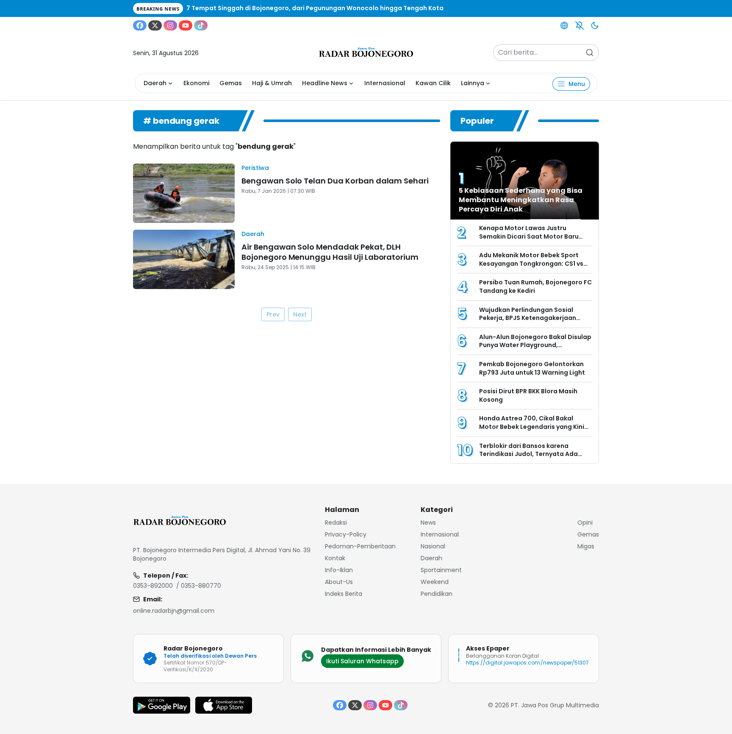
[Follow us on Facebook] (140, 25)
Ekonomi (196, 83)
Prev (273, 314)
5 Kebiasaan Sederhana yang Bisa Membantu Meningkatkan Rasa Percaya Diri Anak (520, 200)
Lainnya (472, 83)
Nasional (433, 546)
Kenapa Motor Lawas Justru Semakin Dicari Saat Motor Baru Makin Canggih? (529, 236)
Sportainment (441, 570)
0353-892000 (153, 585)
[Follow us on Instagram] (170, 25)
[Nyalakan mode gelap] (594, 25)
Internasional (384, 83)
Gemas (230, 83)
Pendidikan (436, 593)
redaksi (336, 522)
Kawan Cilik (433, 83)
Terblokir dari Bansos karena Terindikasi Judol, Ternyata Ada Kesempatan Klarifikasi (528, 454)
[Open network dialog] (564, 25)
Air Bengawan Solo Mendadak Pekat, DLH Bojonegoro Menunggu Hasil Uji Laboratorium (330, 252)
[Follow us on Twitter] (155, 25)
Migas (585, 546)
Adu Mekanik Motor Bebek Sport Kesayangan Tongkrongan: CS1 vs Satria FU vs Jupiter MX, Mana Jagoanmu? (531, 267)
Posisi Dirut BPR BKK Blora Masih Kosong (528, 395)
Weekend (435, 582)
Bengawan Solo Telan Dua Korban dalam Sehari (335, 180)
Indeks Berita (343, 593)
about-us (339, 582)
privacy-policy (345, 534)
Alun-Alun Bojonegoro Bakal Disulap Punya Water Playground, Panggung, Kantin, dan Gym (535, 345)
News (428, 522)
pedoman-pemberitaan (360, 546)
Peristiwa (255, 168)
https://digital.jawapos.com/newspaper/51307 (527, 662)
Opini (585, 522)
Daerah (155, 83)
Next (300, 314)
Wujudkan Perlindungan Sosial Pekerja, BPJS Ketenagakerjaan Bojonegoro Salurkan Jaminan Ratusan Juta (527, 322)
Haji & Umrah (272, 83)
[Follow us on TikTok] (201, 25)
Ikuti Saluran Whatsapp (362, 661)
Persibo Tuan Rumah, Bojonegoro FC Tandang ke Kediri (535, 286)
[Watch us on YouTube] (185, 25)
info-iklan (339, 570)
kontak (335, 558)
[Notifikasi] (579, 25)
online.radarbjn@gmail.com (173, 610)
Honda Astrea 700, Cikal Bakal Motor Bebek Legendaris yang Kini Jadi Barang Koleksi (531, 426)
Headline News (324, 83)
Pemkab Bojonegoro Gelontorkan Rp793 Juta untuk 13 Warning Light (532, 368)
